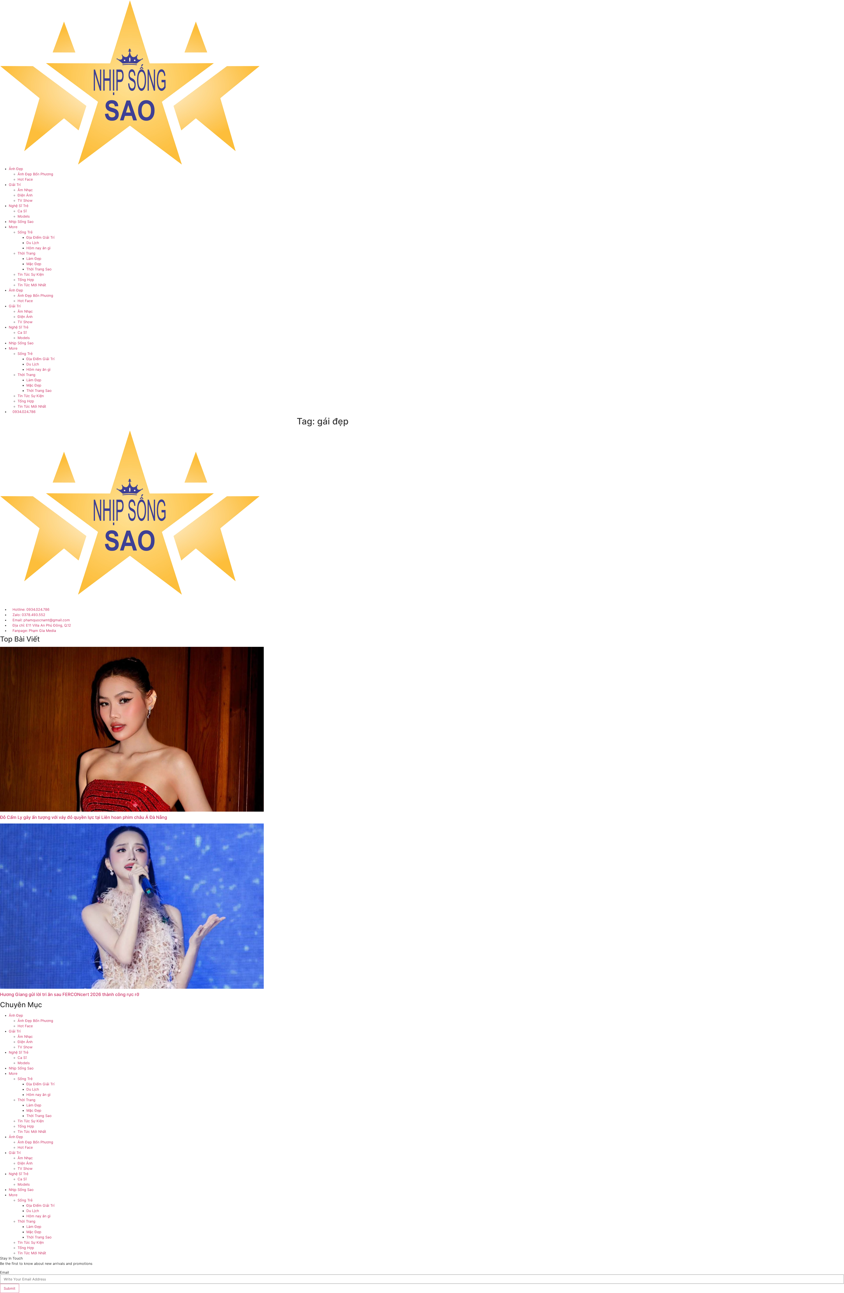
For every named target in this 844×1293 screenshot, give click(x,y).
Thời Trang (26, 253)
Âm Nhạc (25, 190)
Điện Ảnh (25, 195)
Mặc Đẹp (33, 264)
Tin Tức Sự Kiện (31, 274)
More (13, 227)
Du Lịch (32, 242)
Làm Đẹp (33, 258)
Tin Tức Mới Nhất (32, 285)
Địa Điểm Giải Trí (40, 237)
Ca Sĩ (22, 211)
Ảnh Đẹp (16, 169)
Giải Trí (15, 184)
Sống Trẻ (25, 232)
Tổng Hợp (26, 279)
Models (24, 216)
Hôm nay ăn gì (38, 248)
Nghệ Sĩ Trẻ (18, 206)
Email (4, 1272)
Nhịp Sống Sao (21, 221)
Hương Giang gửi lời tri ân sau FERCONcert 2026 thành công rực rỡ (69, 994)
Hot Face (25, 179)
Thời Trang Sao (39, 269)
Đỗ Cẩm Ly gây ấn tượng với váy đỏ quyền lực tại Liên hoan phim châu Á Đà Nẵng (83, 817)
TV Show (25, 200)
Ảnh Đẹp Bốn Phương (35, 174)
